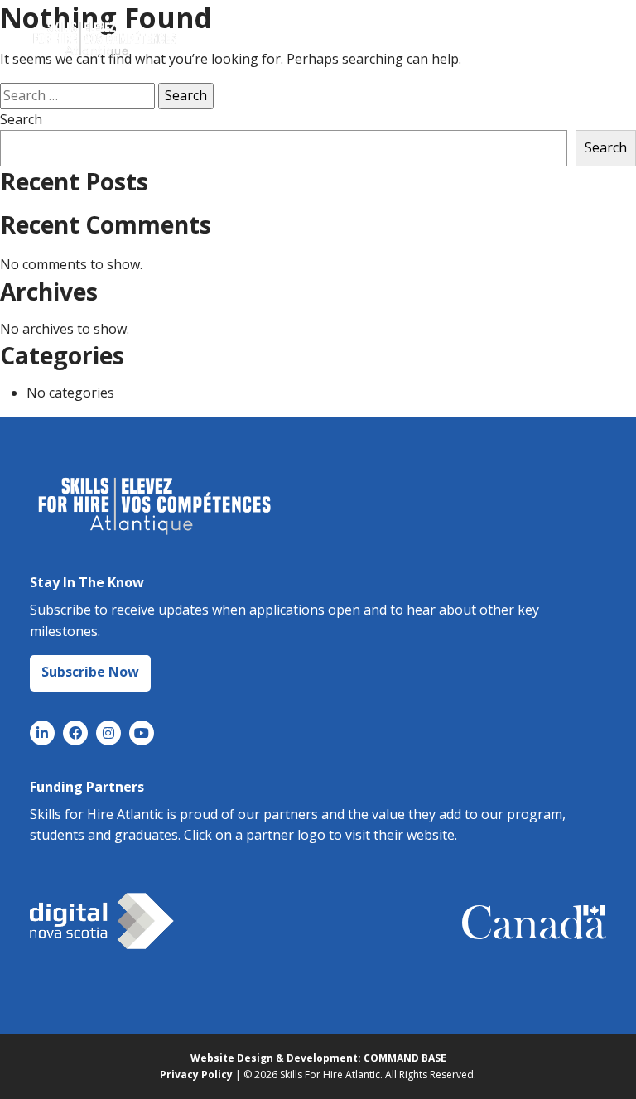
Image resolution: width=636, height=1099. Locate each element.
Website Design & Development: (275, 1058)
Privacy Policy (196, 1075)
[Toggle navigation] (579, 37)
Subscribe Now (90, 672)
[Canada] (534, 922)
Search (21, 119)
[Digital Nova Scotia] (102, 922)
